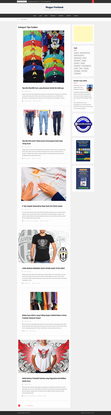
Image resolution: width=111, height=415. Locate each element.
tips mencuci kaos (27, 220)
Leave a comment (37, 100)
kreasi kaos (26, 395)
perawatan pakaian (27, 158)
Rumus (81, 68)
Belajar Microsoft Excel (85, 52)
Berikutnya (30, 405)
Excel (40, 15)
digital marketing (77, 58)
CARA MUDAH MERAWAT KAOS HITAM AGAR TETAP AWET (43, 268)
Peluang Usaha (77, 65)
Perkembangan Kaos (86, 65)
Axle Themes (91, 412)
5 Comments (33, 330)
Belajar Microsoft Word (79, 55)
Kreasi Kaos (76, 63)
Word (46, 15)
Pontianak (61, 15)
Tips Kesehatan (77, 73)
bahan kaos (26, 330)
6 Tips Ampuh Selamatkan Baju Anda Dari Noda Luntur (42, 206)
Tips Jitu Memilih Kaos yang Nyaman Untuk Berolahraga (43, 88)
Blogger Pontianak (54, 7)
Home (34, 15)
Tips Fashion (28, 91)
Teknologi (53, 15)
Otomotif (68, 15)
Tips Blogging (77, 71)
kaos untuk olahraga (27, 100)
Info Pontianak (77, 60)
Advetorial (76, 52)
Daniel (83, 85)
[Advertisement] (83, 34)
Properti (76, 15)
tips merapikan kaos (35, 220)
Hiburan (84, 58)
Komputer (84, 60)
